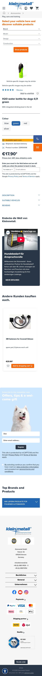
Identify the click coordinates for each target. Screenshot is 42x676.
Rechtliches (21, 575)
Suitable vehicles (11, 200)
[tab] (21, 195)
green (16, 123)
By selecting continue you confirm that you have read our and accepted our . (22, 468)
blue (6, 123)
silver (6, 128)
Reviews (6, 205)
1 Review (19, 90)
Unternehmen (21, 584)
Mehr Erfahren (12, 280)
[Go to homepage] (21, 3)
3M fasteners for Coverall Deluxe (19, 339)
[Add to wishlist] (38, 93)
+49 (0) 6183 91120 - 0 (21, 565)
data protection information (27, 467)
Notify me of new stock (21, 180)
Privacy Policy (13, 176)
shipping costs (29, 673)
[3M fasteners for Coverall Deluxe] (20, 321)
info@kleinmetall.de (21, 563)
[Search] (20, 8)
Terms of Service (29, 176)
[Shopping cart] (37, 8)
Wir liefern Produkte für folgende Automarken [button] (15, 503)
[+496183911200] (37, 139)
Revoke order (21, 662)
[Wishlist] (31, 8)
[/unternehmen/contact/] (37, 147)
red (25, 123)
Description (8, 195)
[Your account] (26, 8)
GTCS (21, 668)
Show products (21, 50)
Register (21, 447)
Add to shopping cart (21, 366)
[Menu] (4, 8)
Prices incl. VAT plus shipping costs (17, 158)
